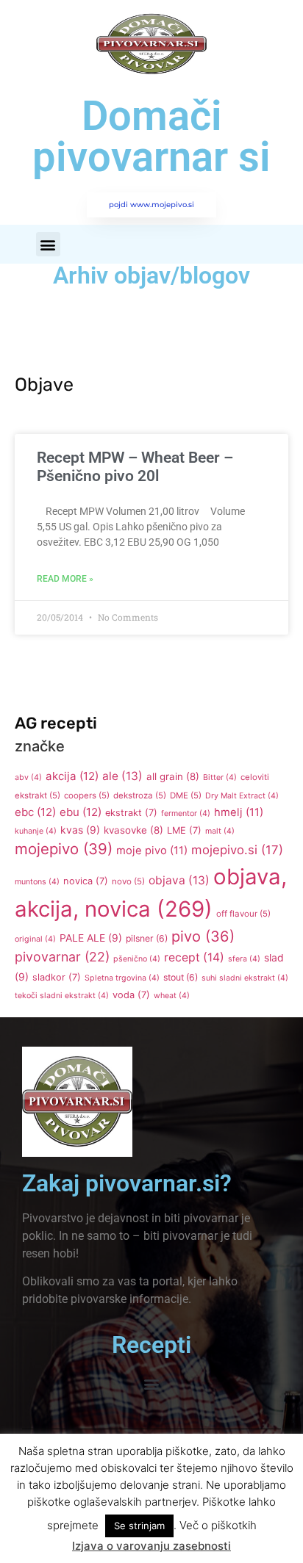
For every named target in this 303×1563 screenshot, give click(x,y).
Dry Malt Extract (242, 796)
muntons (37, 882)
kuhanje (36, 831)
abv (28, 777)
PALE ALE (91, 938)
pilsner (147, 938)
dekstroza (139, 795)
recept (194, 957)
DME (186, 795)
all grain (172, 776)
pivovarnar (62, 956)
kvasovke (133, 830)
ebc (35, 812)
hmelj (238, 812)
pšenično (136, 959)
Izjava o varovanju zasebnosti (151, 1546)
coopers (87, 795)
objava (179, 880)
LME (184, 830)
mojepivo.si (237, 849)
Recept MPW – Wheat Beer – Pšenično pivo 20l (135, 467)
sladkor (56, 977)
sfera (244, 959)
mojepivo (64, 849)
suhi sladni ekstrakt (245, 978)
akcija (72, 776)
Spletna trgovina (122, 978)
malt (220, 831)
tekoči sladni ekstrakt (62, 995)
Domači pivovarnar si (151, 136)
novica (85, 881)
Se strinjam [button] (139, 1525)
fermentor (185, 813)
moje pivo (152, 850)
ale (122, 776)
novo (128, 881)
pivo (203, 936)
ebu (80, 812)
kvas (80, 830)
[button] (48, 244)
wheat (172, 995)
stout (180, 977)
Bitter (220, 777)
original (35, 939)
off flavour (243, 914)
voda (131, 994)
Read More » (65, 579)
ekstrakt (131, 812)
